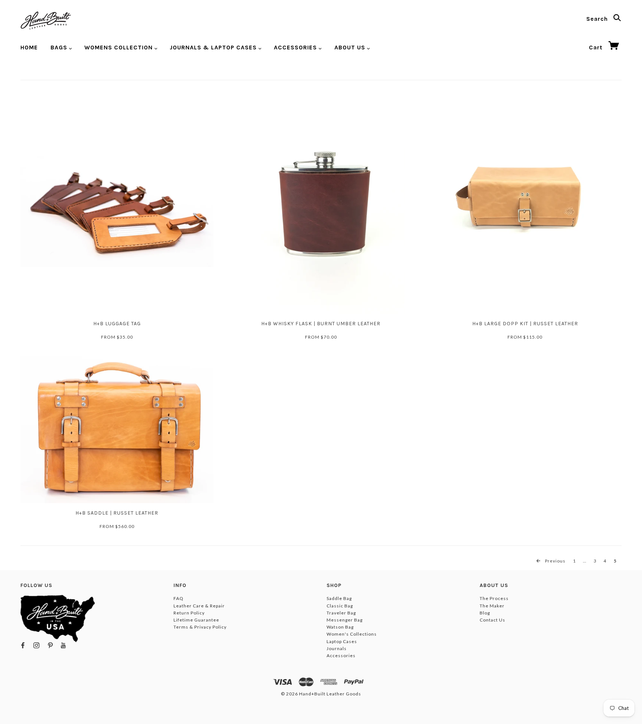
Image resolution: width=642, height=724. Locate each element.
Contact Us (492, 620)
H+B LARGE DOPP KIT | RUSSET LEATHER (525, 323)
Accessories (341, 655)
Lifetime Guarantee (196, 620)
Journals (337, 648)
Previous (554, 560)
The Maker (492, 606)
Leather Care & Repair (199, 606)
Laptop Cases (342, 641)
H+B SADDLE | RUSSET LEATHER (116, 513)
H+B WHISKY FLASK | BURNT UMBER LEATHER (320, 323)
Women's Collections (352, 634)
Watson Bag (340, 627)
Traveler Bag (341, 613)
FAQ (179, 598)
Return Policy (189, 613)
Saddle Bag (339, 598)
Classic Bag (340, 606)
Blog (485, 613)
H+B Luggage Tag (117, 323)
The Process (494, 598)
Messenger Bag (345, 620)
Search (598, 18)
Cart (596, 47)
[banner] (45, 20)
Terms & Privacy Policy (200, 627)
